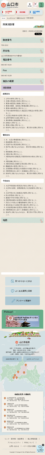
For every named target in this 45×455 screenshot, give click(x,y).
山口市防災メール (8, 12)
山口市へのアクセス (33, 359)
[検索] (41, 4)
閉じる (43, 445)
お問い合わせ (14, 446)
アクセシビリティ (14, 442)
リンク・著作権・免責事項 (14, 439)
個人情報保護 (32, 439)
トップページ (11, 18)
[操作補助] (29, 4)
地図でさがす (21, 18)
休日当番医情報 (36, 12)
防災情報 (22, 12)
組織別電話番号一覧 (12, 359)
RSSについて (29, 442)
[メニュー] (35, 4)
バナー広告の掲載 (29, 446)
